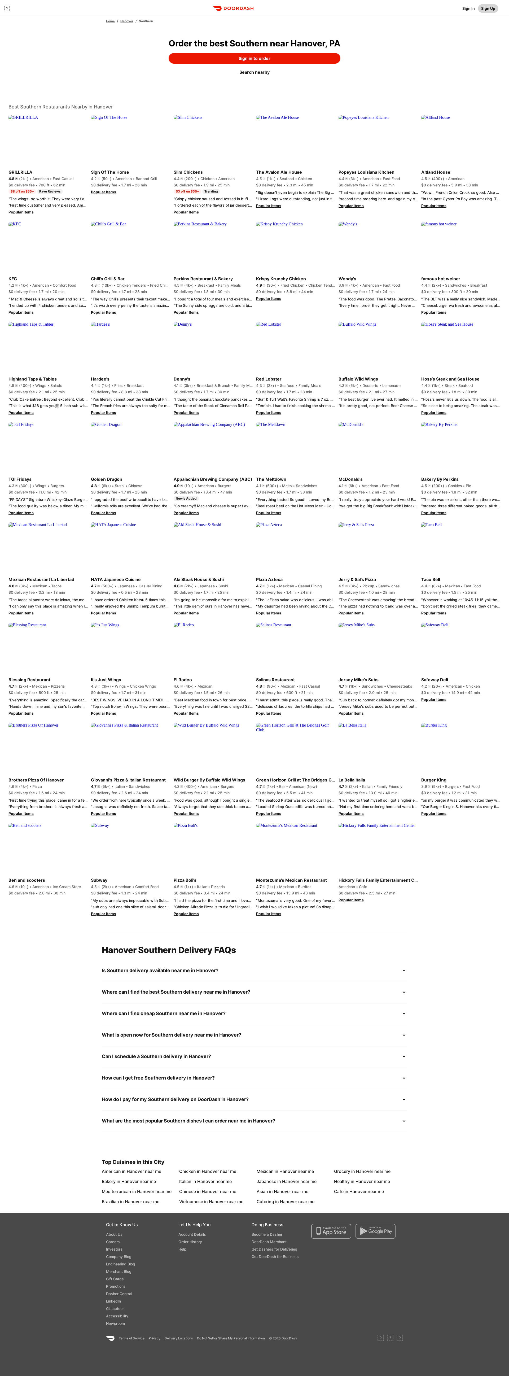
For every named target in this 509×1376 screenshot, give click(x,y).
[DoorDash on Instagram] (400, 1338)
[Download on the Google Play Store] (376, 1231)
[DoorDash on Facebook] (381, 1338)
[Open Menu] (7, 8)
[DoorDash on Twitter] (390, 1338)
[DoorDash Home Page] (233, 8)
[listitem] (114, 1171)
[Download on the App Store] (331, 1231)
